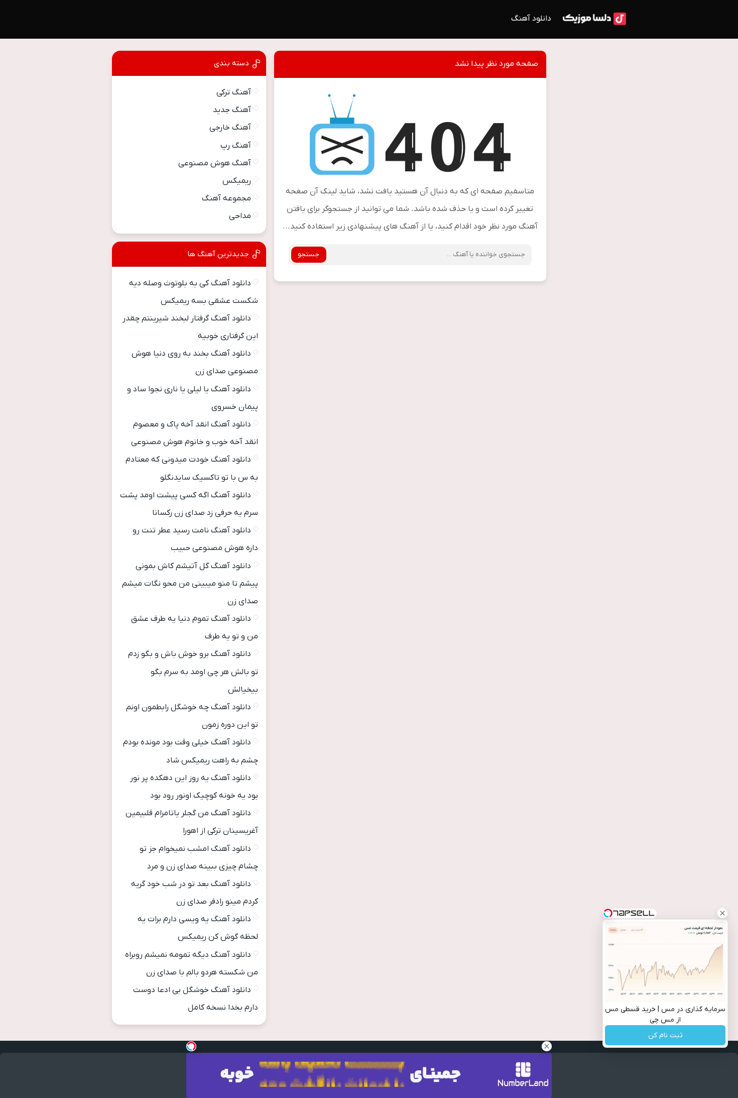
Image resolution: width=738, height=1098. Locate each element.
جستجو (308, 254)
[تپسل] (191, 1046)
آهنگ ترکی (233, 92)
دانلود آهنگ (531, 19)
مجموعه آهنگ (226, 198)
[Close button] (722, 913)
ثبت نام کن (665, 1035)
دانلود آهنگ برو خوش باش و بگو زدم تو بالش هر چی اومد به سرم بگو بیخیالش (193, 671)
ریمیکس (236, 181)
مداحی (240, 216)
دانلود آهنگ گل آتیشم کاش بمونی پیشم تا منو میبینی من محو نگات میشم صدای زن (190, 583)
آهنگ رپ (235, 146)
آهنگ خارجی (230, 128)
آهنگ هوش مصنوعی (214, 163)
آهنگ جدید (232, 110)
